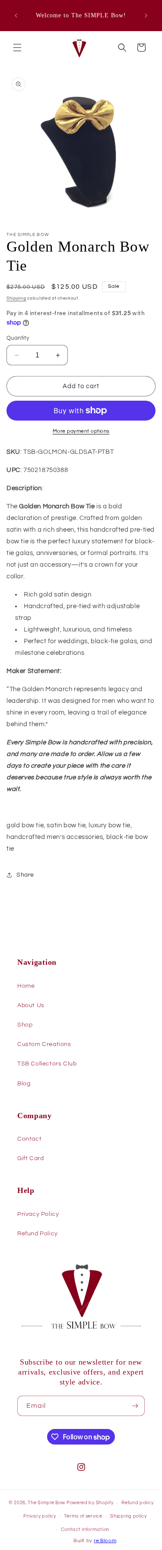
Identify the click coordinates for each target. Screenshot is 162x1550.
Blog (23, 1084)
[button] (17, 47)
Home (26, 986)
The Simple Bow (46, 1502)
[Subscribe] (134, 1406)
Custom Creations (44, 1044)
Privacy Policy (38, 1214)
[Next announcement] (146, 15)
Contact (29, 1139)
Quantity (17, 338)
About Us (30, 1005)
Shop (24, 1025)
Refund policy (137, 1502)
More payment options (81, 431)
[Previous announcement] (15, 15)
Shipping (16, 298)
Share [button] (25, 875)
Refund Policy (37, 1234)
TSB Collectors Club (46, 1064)
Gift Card (30, 1158)
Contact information (85, 1529)
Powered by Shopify (90, 1502)
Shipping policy (128, 1516)
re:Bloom (105, 1541)
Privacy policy (39, 1516)
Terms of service (83, 1516)
